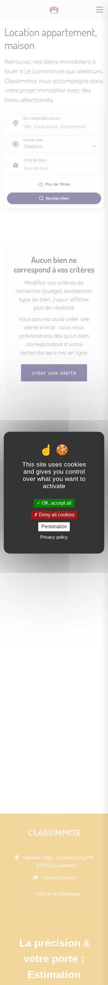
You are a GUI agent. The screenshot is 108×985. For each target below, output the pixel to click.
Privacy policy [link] (54, 537)
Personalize (54, 526)
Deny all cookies (56, 515)
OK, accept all (55, 503)
